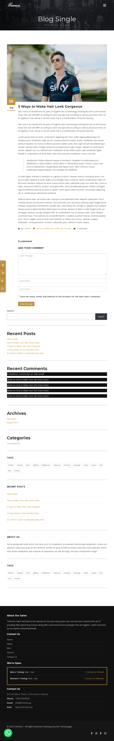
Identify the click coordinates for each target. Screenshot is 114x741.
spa (9, 470)
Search (10, 310)
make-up (59, 228)
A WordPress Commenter (18, 374)
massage (76, 465)
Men (9, 648)
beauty (20, 465)
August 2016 (12, 422)
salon (86, 465)
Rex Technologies (64, 726)
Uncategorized (13, 443)
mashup (67, 228)
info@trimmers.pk (23, 703)
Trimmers (18, 726)
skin (101, 465)
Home (10, 639)
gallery (35, 465)
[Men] (92, 733)
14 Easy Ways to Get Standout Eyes (23, 349)
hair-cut (39, 228)
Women (10, 652)
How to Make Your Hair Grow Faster (23, 342)
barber (11, 465)
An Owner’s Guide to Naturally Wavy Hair (25, 353)
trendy (17, 470)
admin (27, 228)
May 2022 (11, 418)
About (9, 644)
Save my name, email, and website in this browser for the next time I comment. (60, 296)
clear (28, 465)
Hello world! (12, 339)
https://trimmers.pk (24, 707)
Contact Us (12, 657)
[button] (8, 733)
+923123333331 (22, 698)
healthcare (49, 228)
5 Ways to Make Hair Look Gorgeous (23, 346)
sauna (93, 465)
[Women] (101, 733)
